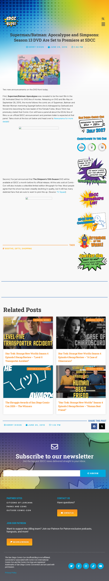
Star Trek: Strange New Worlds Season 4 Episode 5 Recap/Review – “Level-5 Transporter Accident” (26, 357)
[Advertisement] (54, 7)
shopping (27, 248)
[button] (103, 19)
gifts (18, 248)
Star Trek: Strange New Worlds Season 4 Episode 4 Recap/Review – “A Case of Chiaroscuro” (79, 357)
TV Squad (61, 192)
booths (9, 248)
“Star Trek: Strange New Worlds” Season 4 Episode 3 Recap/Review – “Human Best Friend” (80, 406)
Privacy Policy (10, 573)
